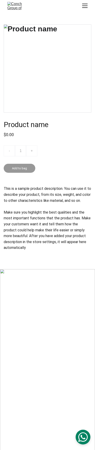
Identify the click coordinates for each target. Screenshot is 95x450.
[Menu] (85, 6)
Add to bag (19, 168)
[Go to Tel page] (12, 420)
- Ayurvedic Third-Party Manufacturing (37, 334)
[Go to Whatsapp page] (12, 412)
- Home (15, 316)
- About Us (17, 322)
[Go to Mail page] (12, 433)
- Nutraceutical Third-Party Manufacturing (40, 328)
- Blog (14, 341)
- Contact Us (18, 347)
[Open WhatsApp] (83, 437)
